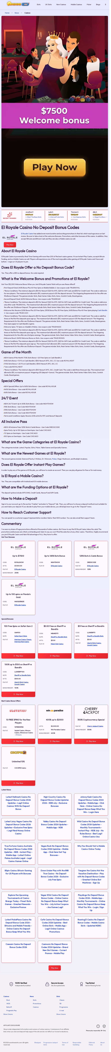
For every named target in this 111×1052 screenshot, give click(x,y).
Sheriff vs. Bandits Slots (59, 637)
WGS (8, 1004)
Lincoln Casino (92, 645)
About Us (102, 1044)
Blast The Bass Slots (28, 217)
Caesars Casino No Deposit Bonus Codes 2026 (18, 945)
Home (7, 13)
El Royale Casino (27, 233)
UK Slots (48, 4)
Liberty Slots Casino (94, 643)
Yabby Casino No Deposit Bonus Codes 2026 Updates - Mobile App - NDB (54, 824)
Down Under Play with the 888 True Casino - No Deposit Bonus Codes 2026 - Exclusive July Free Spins (55, 875)
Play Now (9, 245)
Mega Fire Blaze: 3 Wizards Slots (99, 217)
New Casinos (61, 4)
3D (60, 1004)
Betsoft (9, 1007)
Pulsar (54, 459)
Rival (8, 1000)
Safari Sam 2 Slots (21, 636)
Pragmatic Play (12, 1011)
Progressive (64, 1007)
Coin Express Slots (72, 217)
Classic (62, 1000)
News (17, 13)
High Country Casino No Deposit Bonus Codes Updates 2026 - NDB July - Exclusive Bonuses (55, 801)
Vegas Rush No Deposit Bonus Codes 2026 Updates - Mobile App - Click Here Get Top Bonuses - (54, 850)
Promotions (37, 1004)
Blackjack (37, 1043)
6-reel (62, 1011)
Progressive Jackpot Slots (50, 1044)
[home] (17, 8)
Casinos (6, 996)
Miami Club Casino (57, 644)
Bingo (98, 4)
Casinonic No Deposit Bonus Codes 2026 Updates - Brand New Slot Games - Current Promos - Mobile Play (54, 948)
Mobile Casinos (76, 4)
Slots (38, 4)
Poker (89, 4)
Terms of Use (65, 1044)
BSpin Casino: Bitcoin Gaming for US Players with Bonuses (18, 872)
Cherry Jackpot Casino (95, 726)
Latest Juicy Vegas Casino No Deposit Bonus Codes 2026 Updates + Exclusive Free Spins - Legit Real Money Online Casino (18, 827)
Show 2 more (8, 1014)
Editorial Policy (92, 1044)
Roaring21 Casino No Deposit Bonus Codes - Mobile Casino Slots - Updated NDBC (91, 922)
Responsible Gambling (77, 1044)
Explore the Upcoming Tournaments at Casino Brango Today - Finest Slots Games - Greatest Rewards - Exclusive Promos (18, 901)
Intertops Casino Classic (23, 639)
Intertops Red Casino (22, 642)
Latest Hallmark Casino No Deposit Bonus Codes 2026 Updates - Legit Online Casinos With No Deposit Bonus (18, 803)
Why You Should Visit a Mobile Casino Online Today (91, 847)
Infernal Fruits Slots (50, 217)
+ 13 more (18, 735)
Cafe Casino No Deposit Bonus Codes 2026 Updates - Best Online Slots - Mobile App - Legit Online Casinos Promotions (55, 925)
